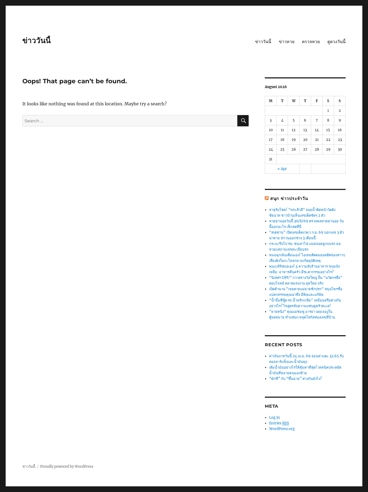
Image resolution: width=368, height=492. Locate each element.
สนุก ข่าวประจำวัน (289, 198)
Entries (279, 423)
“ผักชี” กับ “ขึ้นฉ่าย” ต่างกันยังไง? (295, 378)
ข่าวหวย (286, 41)
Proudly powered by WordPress (66, 466)
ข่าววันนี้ (36, 40)
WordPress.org (282, 429)
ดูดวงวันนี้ (336, 41)
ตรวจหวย (311, 41)
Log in (274, 417)
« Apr (282, 169)
